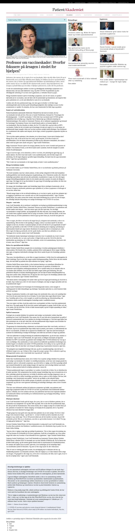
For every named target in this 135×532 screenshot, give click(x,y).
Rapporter (88, 15)
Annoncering (80, 2)
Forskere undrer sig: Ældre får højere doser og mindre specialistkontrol (82, 34)
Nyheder (50, 15)
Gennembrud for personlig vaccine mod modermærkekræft (81, 64)
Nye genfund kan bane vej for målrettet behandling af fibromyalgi (81, 49)
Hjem (42, 15)
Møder (107, 15)
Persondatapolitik (108, 2)
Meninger (98, 15)
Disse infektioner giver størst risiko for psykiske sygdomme (114, 33)
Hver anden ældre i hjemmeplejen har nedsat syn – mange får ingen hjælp (114, 81)
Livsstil (78, 15)
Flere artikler (72, 83)
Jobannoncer (93, 2)
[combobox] (25, 15)
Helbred (69, 15)
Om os (70, 2)
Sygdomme (59, 15)
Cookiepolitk (123, 2)
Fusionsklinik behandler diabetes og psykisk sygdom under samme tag (113, 65)
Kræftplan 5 (117, 15)
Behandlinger (72, 20)
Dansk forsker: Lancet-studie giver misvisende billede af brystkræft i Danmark (113, 49)
